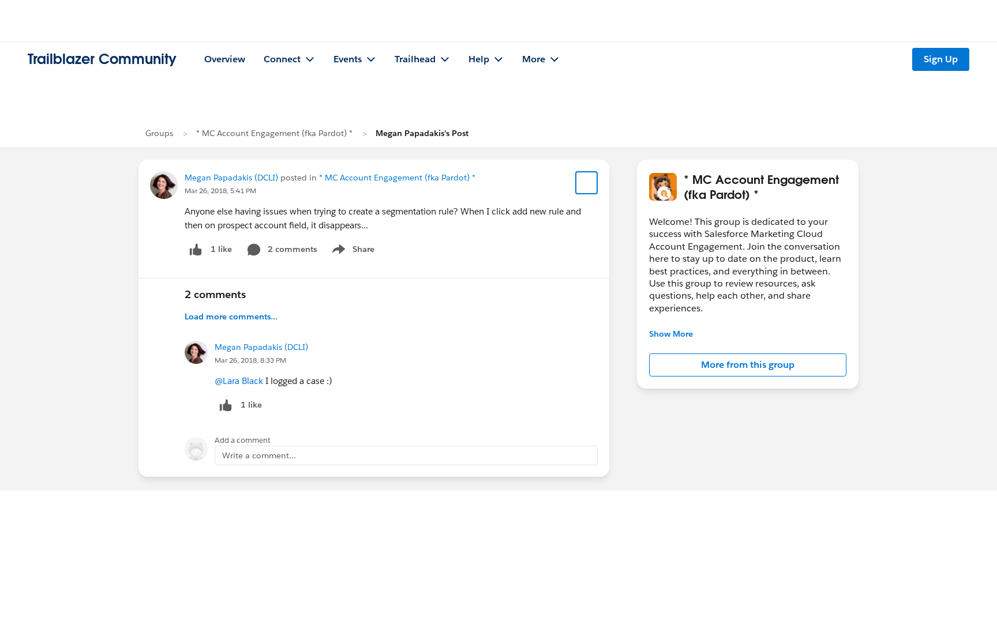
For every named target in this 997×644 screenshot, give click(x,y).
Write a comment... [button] (259, 455)
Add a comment (243, 440)
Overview (224, 59)
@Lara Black (239, 380)
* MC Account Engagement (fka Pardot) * (274, 133)
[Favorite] (586, 182)
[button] (747, 364)
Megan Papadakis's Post (422, 133)
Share (351, 251)
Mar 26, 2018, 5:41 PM (220, 190)
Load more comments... (231, 316)
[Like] (196, 249)
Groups (159, 133)
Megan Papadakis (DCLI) (231, 177)
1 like (221, 249)
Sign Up (941, 59)
